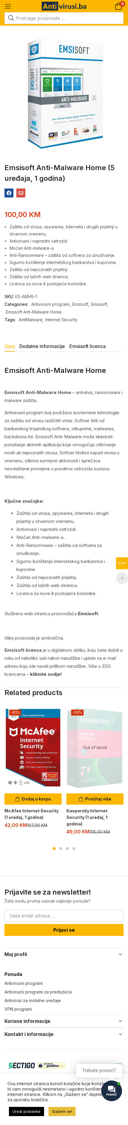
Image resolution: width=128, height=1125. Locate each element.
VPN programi (18, 1009)
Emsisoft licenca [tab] (87, 346)
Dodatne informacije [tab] (42, 346)
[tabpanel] (33, 769)
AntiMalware (31, 319)
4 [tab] (73, 848)
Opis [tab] (9, 346)
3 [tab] (67, 848)
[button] (118, 6)
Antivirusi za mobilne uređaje (32, 1000)
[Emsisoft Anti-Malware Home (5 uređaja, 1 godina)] (8, 193)
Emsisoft (80, 304)
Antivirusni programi (50, 304)
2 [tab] (60, 848)
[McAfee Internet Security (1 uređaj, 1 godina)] (33, 747)
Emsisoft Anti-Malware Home (34, 311)
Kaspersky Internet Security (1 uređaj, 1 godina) (86, 817)
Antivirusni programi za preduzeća (38, 991)
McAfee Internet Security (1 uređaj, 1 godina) (31, 814)
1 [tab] (54, 848)
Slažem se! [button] (62, 1111)
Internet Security (61, 319)
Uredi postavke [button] (26, 1111)
